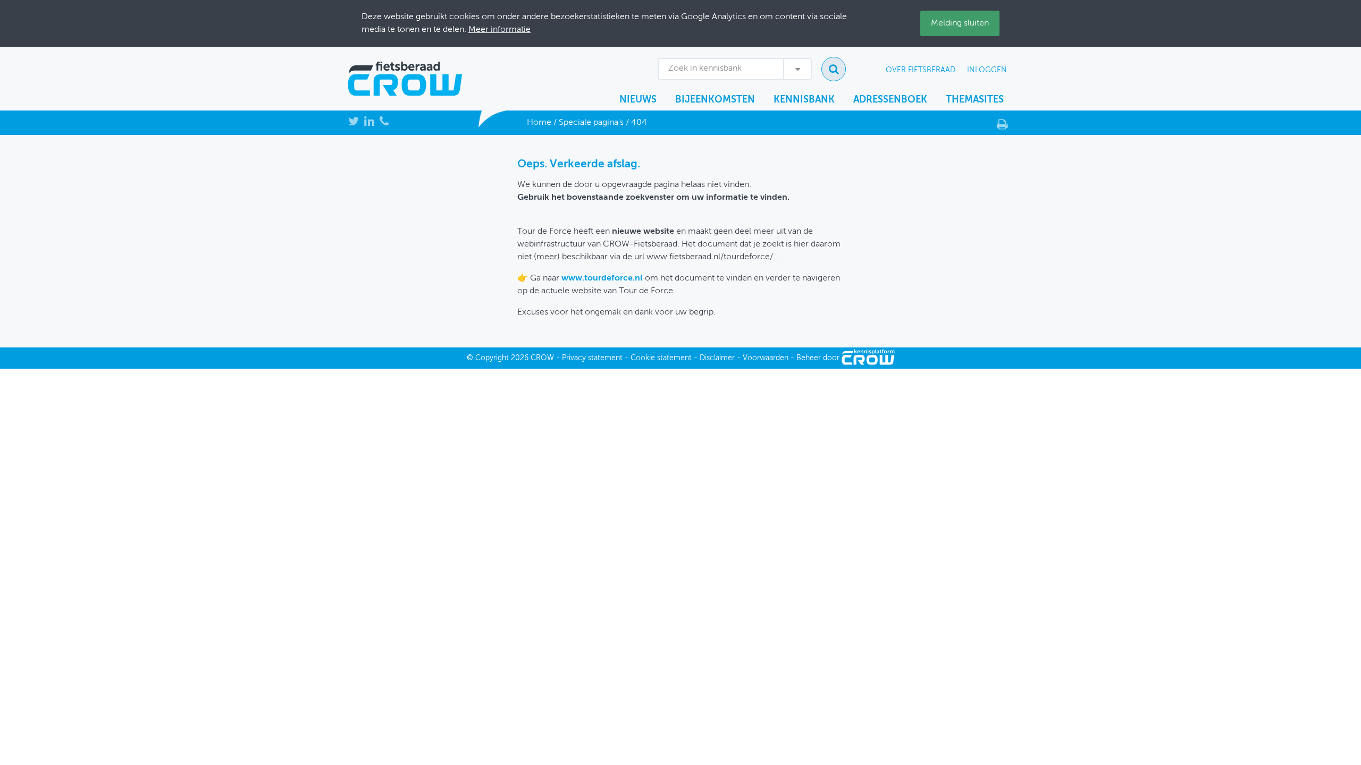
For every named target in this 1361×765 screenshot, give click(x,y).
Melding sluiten (960, 23)
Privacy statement (592, 358)
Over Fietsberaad (920, 70)
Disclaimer (717, 358)
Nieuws (638, 100)
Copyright (492, 358)
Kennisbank (804, 100)
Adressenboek (890, 100)
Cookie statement (661, 358)
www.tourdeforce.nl (602, 278)
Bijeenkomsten (715, 100)
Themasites (975, 100)
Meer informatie (499, 30)
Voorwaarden (765, 358)
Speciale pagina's (591, 122)
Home (539, 122)
